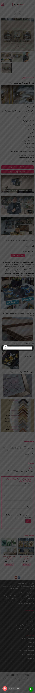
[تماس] (31, 689)
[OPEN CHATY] (4, 687)
